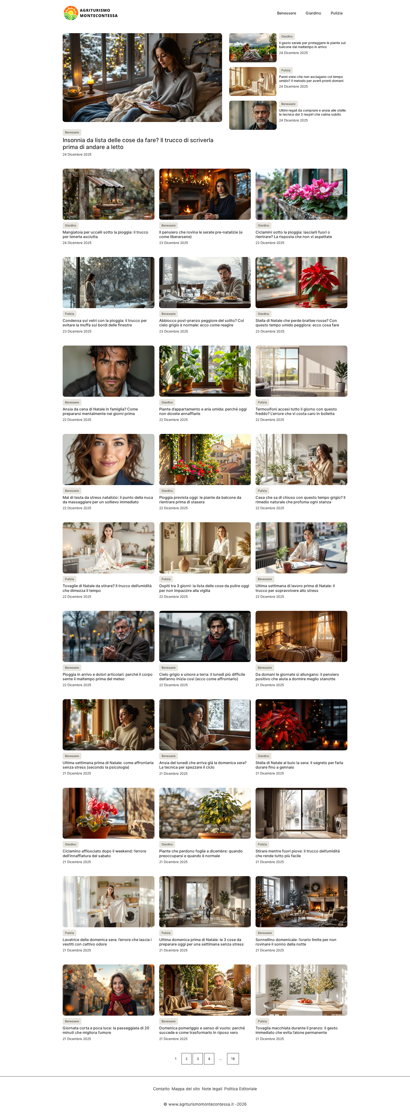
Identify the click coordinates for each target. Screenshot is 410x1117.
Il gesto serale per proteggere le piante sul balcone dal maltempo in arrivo (312, 45)
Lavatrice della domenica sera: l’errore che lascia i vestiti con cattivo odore (107, 941)
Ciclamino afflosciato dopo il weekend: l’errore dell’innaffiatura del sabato (104, 853)
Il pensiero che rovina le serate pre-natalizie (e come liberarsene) (200, 234)
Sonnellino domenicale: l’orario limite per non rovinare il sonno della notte (296, 941)
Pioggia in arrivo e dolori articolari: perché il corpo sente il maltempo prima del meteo (108, 676)
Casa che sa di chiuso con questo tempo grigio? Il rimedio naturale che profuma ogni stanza (300, 499)
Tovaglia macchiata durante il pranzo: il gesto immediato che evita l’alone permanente (297, 1030)
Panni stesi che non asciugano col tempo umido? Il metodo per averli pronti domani (311, 79)
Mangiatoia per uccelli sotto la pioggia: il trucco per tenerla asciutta (105, 234)
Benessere (286, 13)
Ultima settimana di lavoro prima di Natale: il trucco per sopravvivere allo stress (295, 588)
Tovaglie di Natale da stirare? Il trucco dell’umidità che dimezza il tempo (107, 588)
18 (233, 1059)
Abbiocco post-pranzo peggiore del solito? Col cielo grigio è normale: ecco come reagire (201, 322)
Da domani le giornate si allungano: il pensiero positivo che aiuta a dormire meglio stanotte (297, 676)
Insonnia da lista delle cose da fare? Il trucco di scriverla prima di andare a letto (138, 143)
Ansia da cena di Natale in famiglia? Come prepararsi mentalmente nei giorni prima (100, 411)
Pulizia (337, 13)
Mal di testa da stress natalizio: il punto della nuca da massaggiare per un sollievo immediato (108, 499)
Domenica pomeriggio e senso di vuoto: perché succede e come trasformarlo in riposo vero (202, 1030)
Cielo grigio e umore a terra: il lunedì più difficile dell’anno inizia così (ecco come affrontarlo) (202, 676)
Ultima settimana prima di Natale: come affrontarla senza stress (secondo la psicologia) (108, 765)
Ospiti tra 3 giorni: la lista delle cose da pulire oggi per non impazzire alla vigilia (204, 588)
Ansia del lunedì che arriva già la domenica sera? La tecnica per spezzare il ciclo (203, 765)
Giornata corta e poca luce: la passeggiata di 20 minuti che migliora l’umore (106, 1030)
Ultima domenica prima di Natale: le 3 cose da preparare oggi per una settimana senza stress (201, 941)
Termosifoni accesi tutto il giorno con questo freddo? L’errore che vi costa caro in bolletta (296, 411)
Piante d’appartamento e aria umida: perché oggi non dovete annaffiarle (203, 411)
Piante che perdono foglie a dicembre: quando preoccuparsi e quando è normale (201, 853)
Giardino (313, 13)
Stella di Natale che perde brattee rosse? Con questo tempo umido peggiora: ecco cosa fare (297, 322)
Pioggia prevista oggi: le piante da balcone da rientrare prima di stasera (200, 499)
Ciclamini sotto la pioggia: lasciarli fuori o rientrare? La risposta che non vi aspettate (294, 234)
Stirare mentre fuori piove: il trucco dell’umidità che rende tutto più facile (298, 853)
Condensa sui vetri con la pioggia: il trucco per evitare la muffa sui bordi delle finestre (105, 322)
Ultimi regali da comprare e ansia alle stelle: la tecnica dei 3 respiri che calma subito (312, 112)
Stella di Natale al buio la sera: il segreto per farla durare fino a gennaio (299, 765)
